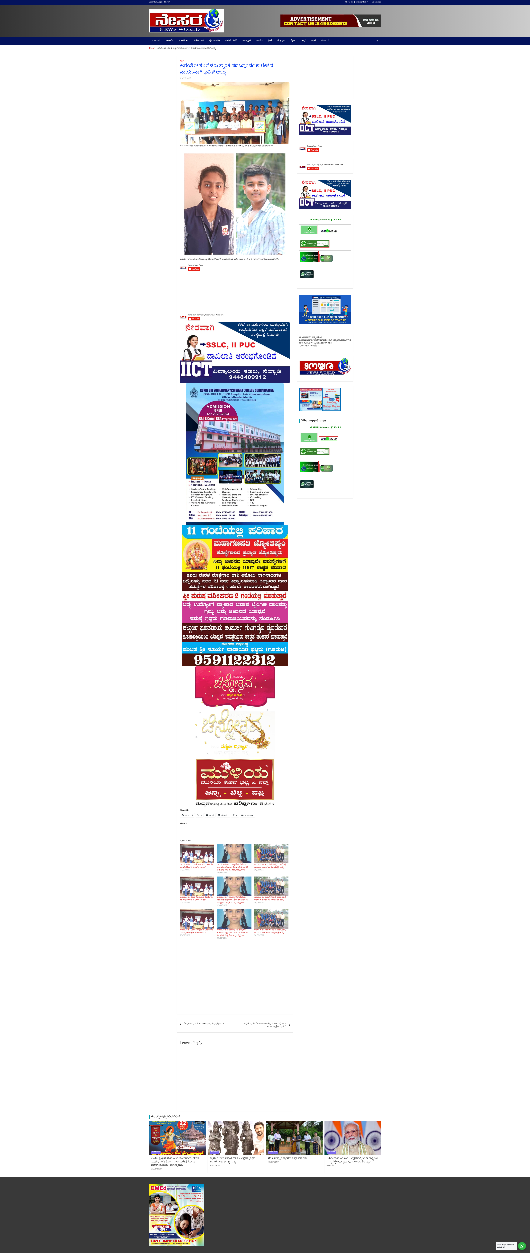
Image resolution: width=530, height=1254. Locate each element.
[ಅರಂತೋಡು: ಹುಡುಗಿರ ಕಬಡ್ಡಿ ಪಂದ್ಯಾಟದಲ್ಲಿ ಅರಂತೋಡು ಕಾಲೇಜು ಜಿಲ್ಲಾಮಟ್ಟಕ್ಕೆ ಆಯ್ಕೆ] (271, 853)
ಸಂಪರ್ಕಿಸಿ (325, 41)
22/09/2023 (273, 1162)
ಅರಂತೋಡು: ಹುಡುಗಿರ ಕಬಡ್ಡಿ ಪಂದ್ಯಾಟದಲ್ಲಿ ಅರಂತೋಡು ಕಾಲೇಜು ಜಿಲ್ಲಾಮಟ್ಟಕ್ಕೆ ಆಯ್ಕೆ (270, 866)
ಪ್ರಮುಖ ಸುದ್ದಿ (214, 41)
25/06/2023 (185, 78)
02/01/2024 (215, 1165)
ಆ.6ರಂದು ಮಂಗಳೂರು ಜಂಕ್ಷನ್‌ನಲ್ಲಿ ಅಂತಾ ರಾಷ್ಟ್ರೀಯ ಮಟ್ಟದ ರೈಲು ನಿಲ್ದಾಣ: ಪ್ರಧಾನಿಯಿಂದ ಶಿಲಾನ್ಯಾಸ (352, 1160)
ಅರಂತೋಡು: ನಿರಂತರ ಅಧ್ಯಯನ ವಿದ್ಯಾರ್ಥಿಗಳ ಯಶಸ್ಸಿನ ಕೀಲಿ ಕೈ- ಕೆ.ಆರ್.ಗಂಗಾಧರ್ (196, 866)
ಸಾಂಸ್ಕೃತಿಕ (246, 41)
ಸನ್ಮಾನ (303, 41)
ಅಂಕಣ (259, 41)
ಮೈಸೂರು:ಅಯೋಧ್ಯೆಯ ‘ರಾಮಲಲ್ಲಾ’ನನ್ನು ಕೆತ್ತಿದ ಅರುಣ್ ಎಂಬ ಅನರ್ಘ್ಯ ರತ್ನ (232, 1160)
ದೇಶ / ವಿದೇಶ (198, 41)
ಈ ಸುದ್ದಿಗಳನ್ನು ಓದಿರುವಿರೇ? (165, 1117)
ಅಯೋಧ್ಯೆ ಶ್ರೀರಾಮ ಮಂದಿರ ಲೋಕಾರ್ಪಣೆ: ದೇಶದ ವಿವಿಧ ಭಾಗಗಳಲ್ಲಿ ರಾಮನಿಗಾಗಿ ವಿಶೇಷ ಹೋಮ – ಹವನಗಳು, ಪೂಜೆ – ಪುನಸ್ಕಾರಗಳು (175, 1162)
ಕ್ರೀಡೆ (270, 41)
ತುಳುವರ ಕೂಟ (231, 41)
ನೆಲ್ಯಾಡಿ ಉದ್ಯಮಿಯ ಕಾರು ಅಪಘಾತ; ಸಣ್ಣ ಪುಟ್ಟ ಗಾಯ (204, 1024)
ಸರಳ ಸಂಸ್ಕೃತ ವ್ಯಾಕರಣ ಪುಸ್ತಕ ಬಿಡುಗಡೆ (287, 1159)
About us (349, 2)
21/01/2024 (156, 1169)
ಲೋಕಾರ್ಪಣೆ (156, 1152)
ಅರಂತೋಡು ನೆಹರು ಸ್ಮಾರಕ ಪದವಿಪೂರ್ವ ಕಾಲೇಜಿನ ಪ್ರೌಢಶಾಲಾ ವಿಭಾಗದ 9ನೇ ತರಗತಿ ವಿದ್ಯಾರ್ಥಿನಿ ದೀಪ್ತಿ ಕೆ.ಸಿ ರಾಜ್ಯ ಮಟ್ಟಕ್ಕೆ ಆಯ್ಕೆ (232, 867)
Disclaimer (376, 2)
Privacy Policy (362, 2)
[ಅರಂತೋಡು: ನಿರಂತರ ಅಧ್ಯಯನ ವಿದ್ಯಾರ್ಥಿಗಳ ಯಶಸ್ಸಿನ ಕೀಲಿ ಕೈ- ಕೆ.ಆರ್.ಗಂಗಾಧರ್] (197, 853)
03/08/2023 (331, 1165)
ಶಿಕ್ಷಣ (293, 41)
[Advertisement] (235, 293)
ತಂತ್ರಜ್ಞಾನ (281, 41)
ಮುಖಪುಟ (156, 41)
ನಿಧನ (313, 41)
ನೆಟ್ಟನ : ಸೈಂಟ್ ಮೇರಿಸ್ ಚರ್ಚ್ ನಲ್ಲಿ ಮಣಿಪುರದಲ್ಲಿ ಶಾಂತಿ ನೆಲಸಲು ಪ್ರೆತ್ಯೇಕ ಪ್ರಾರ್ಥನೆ (265, 1025)
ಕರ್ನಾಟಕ (169, 41)
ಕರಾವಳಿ (182, 41)
